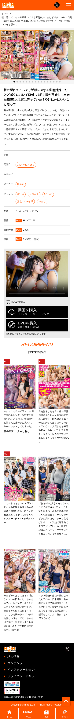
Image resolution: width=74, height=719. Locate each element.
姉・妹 (20, 194)
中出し (42, 201)
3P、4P (48, 194)
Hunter (20, 184)
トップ (5, 14)
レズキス (34, 194)
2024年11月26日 (26, 164)
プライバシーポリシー (22, 676)
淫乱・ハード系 (25, 201)
